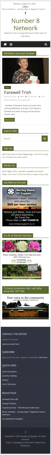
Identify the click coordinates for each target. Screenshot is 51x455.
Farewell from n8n (10, 399)
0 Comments (32, 96)
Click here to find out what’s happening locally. (28, 174)
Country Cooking (9, 376)
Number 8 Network (25, 24)
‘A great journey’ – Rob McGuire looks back (20, 407)
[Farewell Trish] (25, 59)
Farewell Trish (17, 92)
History (5, 380)
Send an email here (10, 344)
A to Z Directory (9, 384)
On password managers (12, 419)
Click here (43, 357)
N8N (22, 96)
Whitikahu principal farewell (20, 100)
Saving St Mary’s (9, 403)
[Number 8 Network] (5, 44)
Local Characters (9, 371)
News (7, 87)
